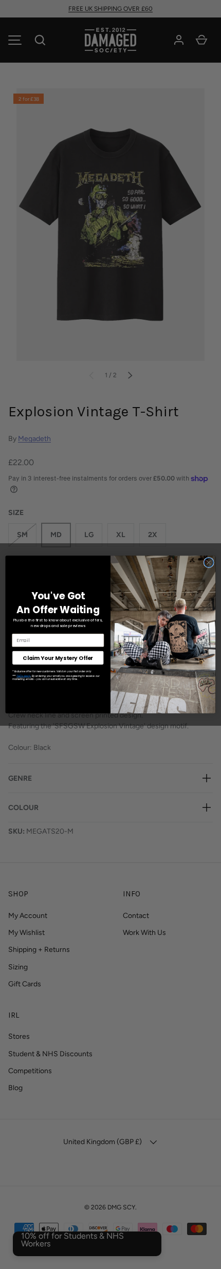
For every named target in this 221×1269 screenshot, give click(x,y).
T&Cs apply (23, 675)
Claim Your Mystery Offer (58, 657)
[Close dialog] (208, 562)
